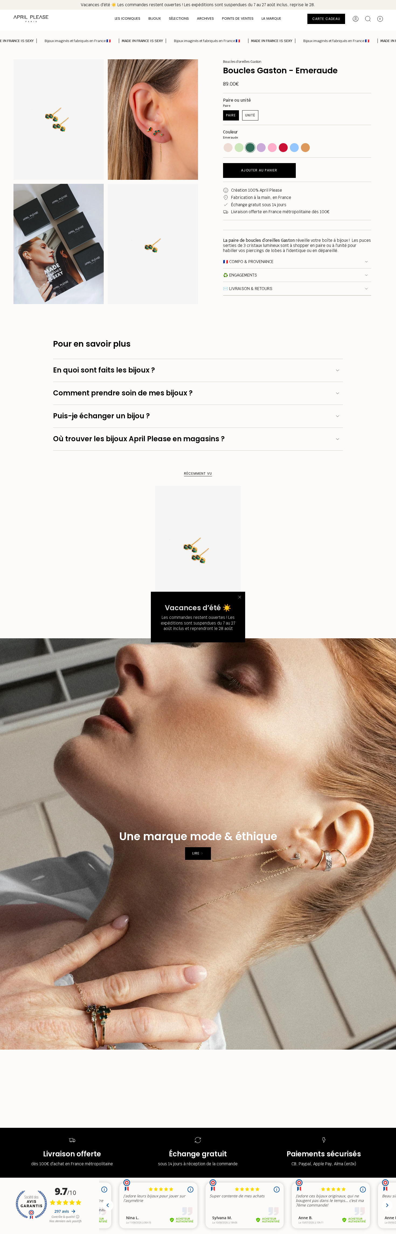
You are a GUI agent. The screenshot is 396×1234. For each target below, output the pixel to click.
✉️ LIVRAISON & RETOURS (247, 288)
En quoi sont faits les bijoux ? (104, 370)
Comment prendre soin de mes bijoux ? (123, 393)
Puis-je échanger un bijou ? (101, 416)
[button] (127, 18)
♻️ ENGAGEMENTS (240, 275)
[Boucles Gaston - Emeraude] (198, 550)
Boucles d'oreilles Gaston (242, 61)
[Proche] (240, 597)
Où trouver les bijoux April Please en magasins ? (139, 439)
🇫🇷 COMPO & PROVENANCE (248, 261)
